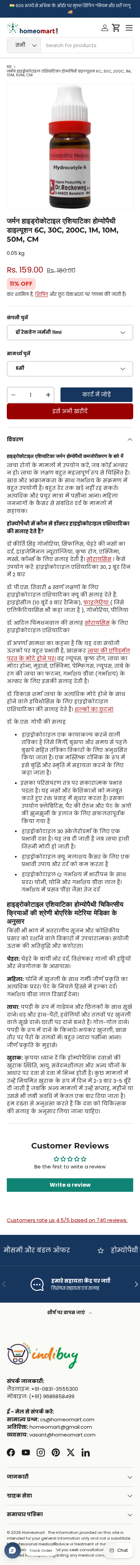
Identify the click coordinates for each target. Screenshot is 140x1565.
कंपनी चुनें (17, 318)
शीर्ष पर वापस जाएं (66, 1312)
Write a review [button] (70, 1185)
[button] (116, 27)
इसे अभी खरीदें (70, 411)
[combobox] (70, 45)
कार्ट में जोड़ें (96, 395)
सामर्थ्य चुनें (18, 353)
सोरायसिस (98, 559)
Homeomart (33, 1532)
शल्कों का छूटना (93, 709)
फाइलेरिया (96, 602)
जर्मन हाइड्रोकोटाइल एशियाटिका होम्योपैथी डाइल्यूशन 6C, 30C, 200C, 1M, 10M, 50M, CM (69, 73)
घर (9, 67)
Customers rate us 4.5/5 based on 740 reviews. (67, 1220)
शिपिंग (41, 294)
